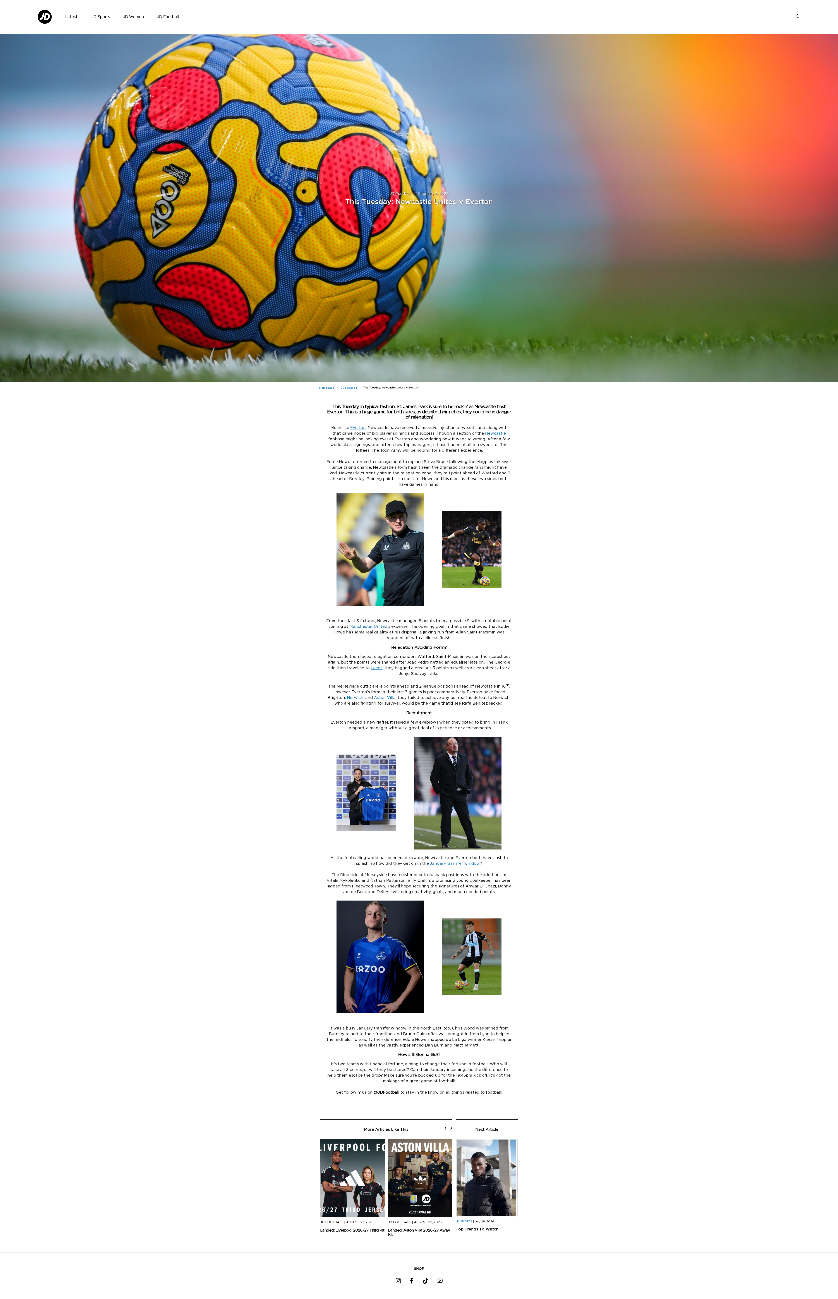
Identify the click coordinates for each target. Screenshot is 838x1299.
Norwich (355, 698)
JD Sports (100, 17)
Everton (358, 428)
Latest (71, 17)
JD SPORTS (464, 1221)
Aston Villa (385, 698)
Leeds (377, 668)
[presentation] (445, 1128)
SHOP (419, 1268)
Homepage (326, 387)
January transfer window (455, 864)
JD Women (133, 17)
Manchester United (368, 627)
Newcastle (495, 434)
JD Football (168, 17)
